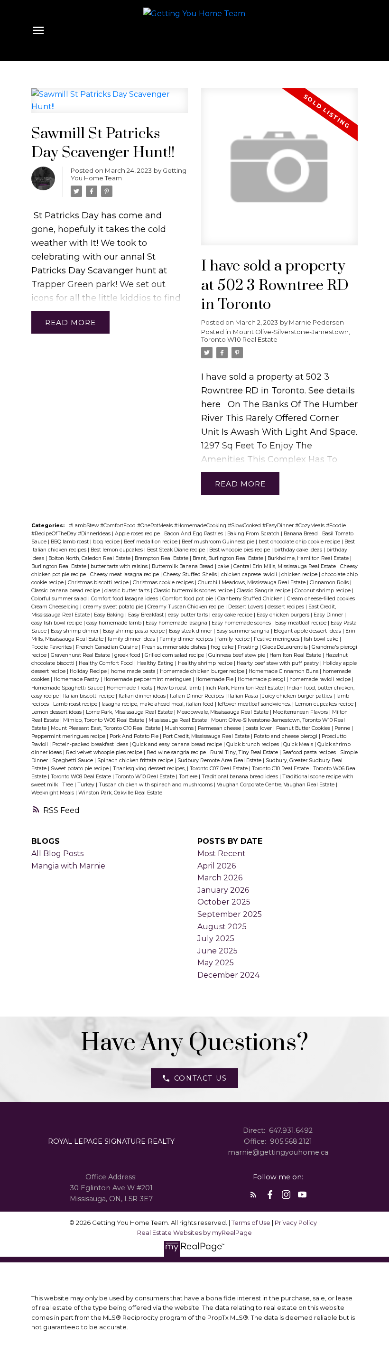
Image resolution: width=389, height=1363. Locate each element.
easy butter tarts (188, 615)
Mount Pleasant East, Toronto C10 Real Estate (106, 728)
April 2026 (216, 865)
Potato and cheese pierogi (286, 736)
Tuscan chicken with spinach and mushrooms (156, 785)
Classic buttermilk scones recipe (194, 591)
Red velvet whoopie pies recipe (105, 752)
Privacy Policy (296, 1222)
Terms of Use (252, 1222)
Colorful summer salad (59, 599)
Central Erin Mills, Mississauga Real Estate (285, 566)
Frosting (248, 647)
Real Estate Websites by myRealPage (194, 1232)
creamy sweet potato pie (114, 607)
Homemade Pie (215, 679)
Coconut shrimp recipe (323, 591)
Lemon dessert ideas (57, 712)
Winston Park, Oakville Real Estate (120, 793)
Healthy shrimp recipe (206, 663)
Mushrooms (180, 728)
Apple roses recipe (138, 534)
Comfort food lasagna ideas (125, 599)
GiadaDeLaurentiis (285, 647)
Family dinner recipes (186, 639)
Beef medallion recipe (151, 542)
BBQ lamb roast (70, 542)
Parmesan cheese (220, 728)
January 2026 (223, 890)
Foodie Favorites (52, 647)
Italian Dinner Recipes (197, 696)
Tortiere (189, 777)
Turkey (86, 785)
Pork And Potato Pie (135, 736)
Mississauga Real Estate (178, 720)
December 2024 (228, 975)
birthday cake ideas (299, 550)
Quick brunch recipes (253, 744)
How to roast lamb (180, 688)
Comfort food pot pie (188, 599)
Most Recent (221, 853)
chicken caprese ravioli (249, 574)
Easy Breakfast (146, 615)
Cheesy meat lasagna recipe (125, 574)
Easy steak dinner (191, 631)
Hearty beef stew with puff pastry (278, 663)
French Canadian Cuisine (107, 647)
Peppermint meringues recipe (69, 736)
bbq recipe (107, 542)
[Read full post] (109, 106)
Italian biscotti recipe (89, 696)
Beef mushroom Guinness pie (219, 542)
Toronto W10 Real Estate (145, 777)
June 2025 (217, 950)
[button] (194, 1078)
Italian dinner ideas (143, 696)
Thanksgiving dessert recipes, (150, 769)
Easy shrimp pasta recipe (134, 631)
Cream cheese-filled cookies (321, 599)
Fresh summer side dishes (175, 647)
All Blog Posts (57, 853)
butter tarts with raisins (120, 566)
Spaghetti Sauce (73, 760)
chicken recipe (300, 574)
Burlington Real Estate (59, 566)
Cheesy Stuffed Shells (190, 574)
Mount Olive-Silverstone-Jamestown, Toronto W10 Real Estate (275, 335)
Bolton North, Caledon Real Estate (90, 558)
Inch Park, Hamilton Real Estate (244, 688)
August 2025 (222, 926)
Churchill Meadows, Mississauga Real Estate (252, 582)
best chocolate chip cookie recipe (300, 542)
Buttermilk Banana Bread (183, 566)
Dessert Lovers (246, 607)
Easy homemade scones (242, 623)
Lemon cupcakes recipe (325, 704)
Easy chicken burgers (284, 615)
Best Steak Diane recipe (176, 550)
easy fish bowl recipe (57, 623)
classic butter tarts (127, 591)
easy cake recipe (233, 615)
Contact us (200, 1078)
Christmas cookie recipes (164, 582)
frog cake (223, 647)
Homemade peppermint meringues (148, 679)
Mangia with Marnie (68, 865)
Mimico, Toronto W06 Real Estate (104, 720)
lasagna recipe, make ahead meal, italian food (158, 704)
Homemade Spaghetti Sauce (67, 688)
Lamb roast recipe (76, 704)
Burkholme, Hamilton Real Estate (309, 558)
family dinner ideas (132, 639)
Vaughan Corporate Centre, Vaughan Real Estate (276, 785)
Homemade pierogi (262, 679)
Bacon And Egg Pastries (194, 534)
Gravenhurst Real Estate (81, 655)
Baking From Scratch (254, 534)
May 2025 (215, 962)
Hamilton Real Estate (296, 655)
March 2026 (219, 877)
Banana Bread (301, 534)
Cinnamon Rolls (330, 582)
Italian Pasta (243, 696)
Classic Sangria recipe (264, 591)
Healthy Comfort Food (106, 663)
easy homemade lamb (114, 623)
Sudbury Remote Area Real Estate (220, 760)
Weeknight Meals (53, 793)
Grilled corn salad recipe (175, 655)
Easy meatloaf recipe (301, 623)
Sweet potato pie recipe (80, 769)
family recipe (234, 639)
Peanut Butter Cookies (304, 728)
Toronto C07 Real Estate (219, 769)
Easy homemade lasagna (177, 623)
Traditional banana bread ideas (240, 777)
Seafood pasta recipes (309, 752)
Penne (343, 728)
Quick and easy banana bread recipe (177, 744)
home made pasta (134, 671)
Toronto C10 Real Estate (281, 769)
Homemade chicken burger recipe (203, 671)
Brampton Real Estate (162, 558)
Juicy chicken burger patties (297, 696)
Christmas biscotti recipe (99, 582)
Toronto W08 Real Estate (81, 777)
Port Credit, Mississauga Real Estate (207, 736)
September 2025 (229, 914)
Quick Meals (299, 744)
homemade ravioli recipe (320, 679)
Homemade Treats (130, 688)
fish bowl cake (322, 639)
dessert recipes (287, 607)
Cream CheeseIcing (55, 607)
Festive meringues (277, 639)
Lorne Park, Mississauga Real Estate (130, 712)
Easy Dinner (329, 615)
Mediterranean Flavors (301, 712)
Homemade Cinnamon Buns (284, 671)
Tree (68, 785)
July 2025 (215, 938)
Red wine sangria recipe (177, 752)
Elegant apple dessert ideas (308, 631)
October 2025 (223, 901)
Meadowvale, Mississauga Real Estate (223, 712)
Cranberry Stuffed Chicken (250, 599)
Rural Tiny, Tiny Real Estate (244, 752)
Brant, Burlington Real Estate (229, 558)
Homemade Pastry (77, 679)
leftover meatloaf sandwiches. (255, 704)
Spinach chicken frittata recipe (136, 760)
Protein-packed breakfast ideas (91, 744)
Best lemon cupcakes (117, 550)
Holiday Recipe (89, 671)
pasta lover (259, 728)
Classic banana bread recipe (66, 591)
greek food (128, 655)
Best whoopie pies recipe (240, 550)
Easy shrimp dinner (75, 631)
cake (224, 566)
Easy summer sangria (243, 631)
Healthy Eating (156, 663)
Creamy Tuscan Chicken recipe (186, 607)
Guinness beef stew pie (237, 655)
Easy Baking (109, 615)
